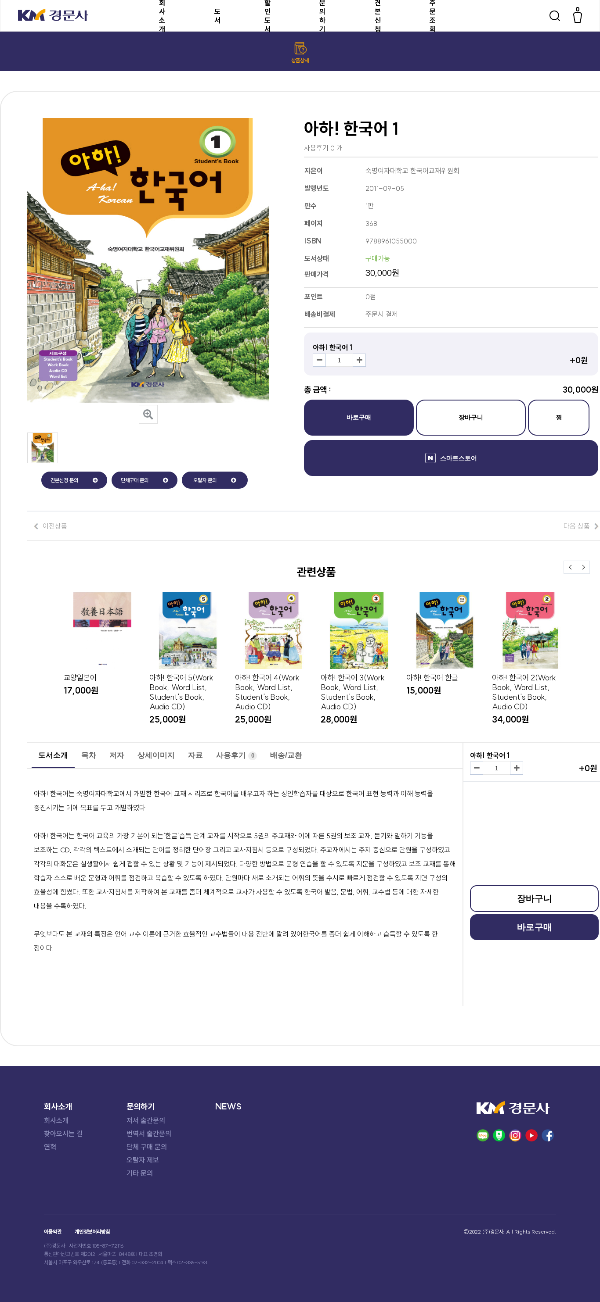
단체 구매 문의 (147, 1146)
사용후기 (235, 755)
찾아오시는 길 (63, 1133)
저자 (116, 755)
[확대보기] (148, 414)
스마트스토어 (458, 457)
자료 (195, 755)
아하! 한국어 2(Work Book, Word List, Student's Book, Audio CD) (524, 692)
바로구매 (359, 417)
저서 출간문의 (146, 1120)
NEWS (228, 1106)
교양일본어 (80, 678)
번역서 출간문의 (149, 1133)
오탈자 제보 (143, 1159)
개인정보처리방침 (92, 1231)
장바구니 (471, 417)
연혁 (50, 1146)
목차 (88, 755)
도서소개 (53, 755)
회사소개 (56, 1120)
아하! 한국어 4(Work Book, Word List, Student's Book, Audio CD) (267, 692)
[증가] (359, 360)
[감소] (319, 360)
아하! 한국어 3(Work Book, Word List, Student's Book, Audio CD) (353, 692)
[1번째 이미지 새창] (42, 460)
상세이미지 (156, 755)
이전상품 (55, 526)
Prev (570, 567)
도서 (217, 16)
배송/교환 (286, 755)
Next (583, 567)
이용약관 (52, 1231)
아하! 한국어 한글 (432, 678)
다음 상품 (577, 526)
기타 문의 (140, 1173)
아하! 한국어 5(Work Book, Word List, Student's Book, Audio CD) (181, 692)
